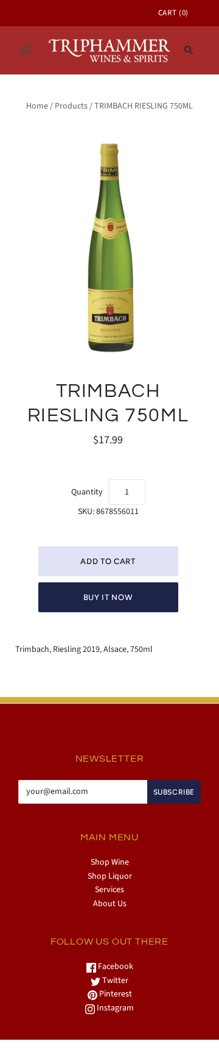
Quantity (87, 492)
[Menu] (25, 50)
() (173, 12)
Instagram (114, 1008)
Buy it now (108, 597)
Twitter (114, 980)
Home (37, 106)
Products (71, 106)
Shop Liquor (110, 876)
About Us (110, 904)
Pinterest (114, 994)
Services (109, 890)
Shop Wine (110, 862)
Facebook (114, 966)
